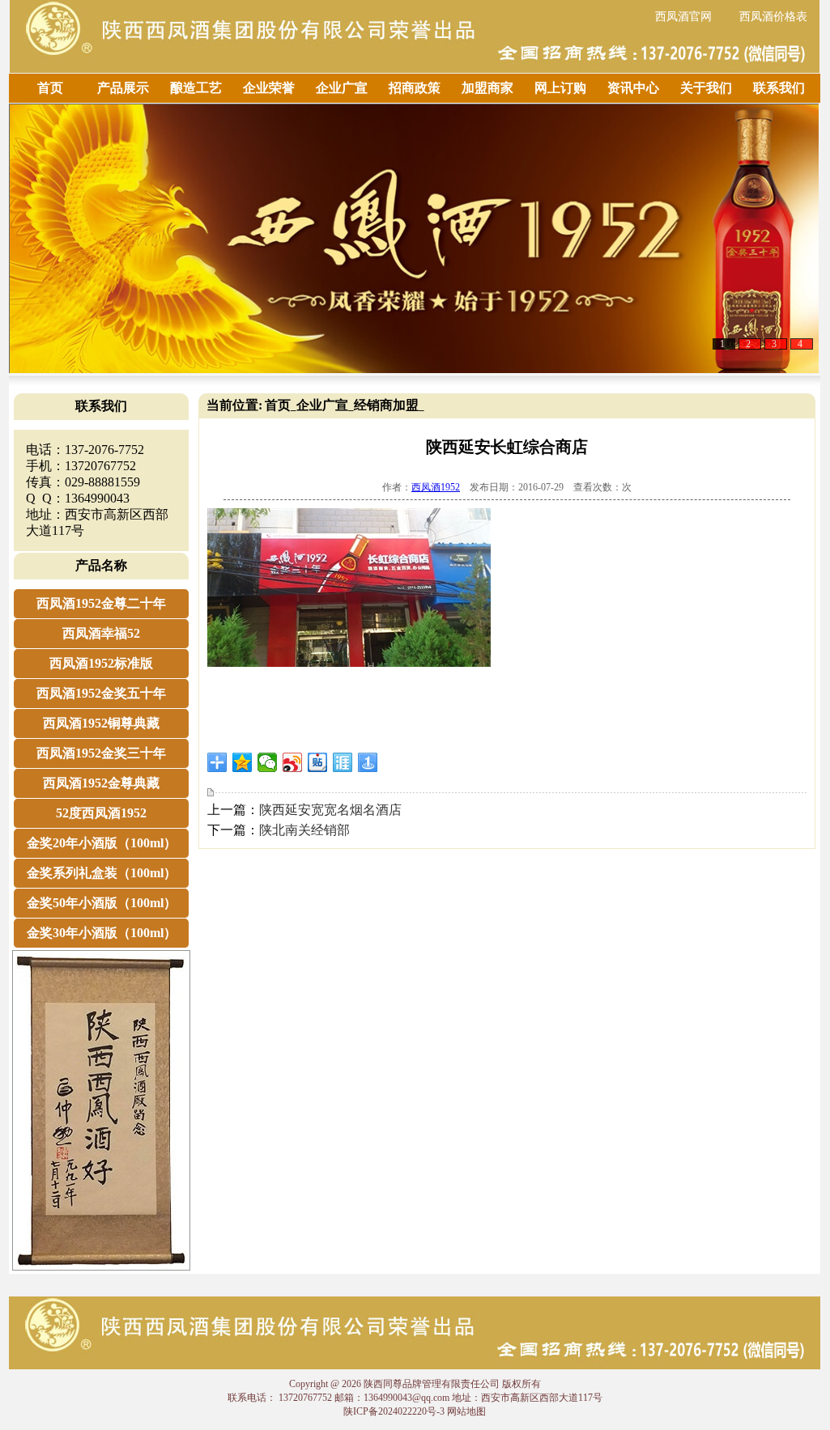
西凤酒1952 (435, 487)
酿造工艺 (196, 88)
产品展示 (123, 88)
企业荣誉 (269, 88)
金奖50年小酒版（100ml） (102, 903)
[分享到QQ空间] (242, 762)
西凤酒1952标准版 (101, 663)
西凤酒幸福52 (101, 633)
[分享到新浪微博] (293, 762)
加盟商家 (487, 88)
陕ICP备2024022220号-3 (394, 1411)
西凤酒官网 (683, 17)
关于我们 (706, 88)
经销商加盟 (386, 405)
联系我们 (779, 88)
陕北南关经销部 (304, 830)
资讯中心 (633, 88)
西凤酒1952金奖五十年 (101, 693)
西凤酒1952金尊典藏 (101, 783)
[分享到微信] (268, 762)
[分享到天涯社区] (343, 762)
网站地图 (466, 1411)
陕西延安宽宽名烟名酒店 (330, 810)
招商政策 (415, 88)
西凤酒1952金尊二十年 (101, 603)
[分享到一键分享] (368, 762)
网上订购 (560, 88)
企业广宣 (342, 88)
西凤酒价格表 (773, 17)
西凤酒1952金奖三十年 (101, 753)
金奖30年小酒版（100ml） (102, 933)
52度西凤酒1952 (101, 813)
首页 (50, 88)
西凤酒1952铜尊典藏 (101, 723)
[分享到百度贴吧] (318, 762)
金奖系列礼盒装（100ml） (102, 873)
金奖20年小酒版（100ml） (102, 843)
